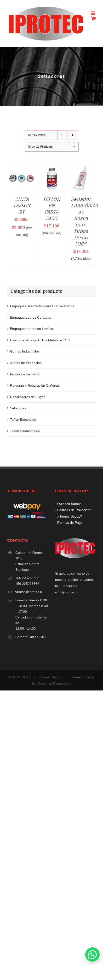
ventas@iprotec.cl (28, 592)
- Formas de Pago (69, 522)
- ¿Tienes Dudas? (68, 516)
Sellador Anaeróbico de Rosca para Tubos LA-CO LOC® (84, 221)
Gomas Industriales (25, 351)
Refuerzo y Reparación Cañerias (35, 385)
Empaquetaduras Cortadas (30, 317)
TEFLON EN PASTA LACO (51, 208)
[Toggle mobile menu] (93, 13)
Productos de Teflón (25, 374)
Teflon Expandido (23, 419)
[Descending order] (72, 135)
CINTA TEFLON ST (22, 205)
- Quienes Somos (68, 504)
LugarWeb (74, 677)
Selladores (18, 408)
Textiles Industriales (25, 431)
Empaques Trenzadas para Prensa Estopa (42, 306)
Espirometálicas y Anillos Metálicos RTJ (40, 340)
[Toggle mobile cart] (93, 18)
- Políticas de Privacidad (73, 510)
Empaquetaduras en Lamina (31, 329)
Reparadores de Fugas (27, 397)
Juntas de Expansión (26, 363)
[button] (92, 954)
